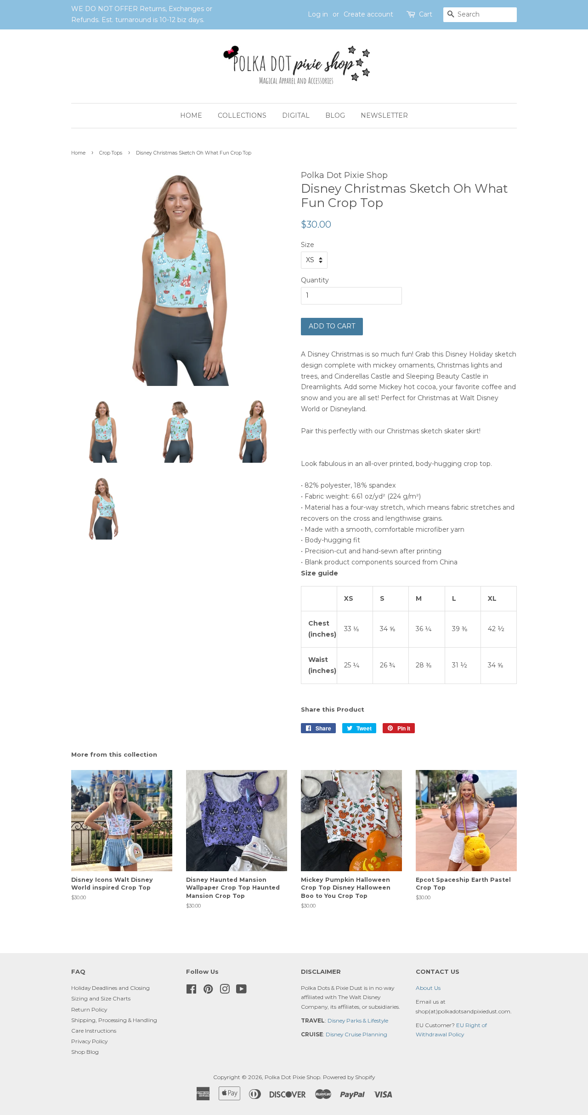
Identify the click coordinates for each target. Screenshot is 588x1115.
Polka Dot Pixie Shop (292, 1077)
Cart (425, 14)
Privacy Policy (89, 1041)
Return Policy (89, 1009)
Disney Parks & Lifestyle (358, 1020)
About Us (428, 987)
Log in (318, 14)
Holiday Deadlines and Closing (110, 987)
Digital (296, 115)
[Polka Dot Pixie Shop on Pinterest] (208, 991)
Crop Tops (110, 153)
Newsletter (384, 115)
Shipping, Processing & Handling (114, 1020)
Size (307, 245)
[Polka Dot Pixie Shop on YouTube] (241, 991)
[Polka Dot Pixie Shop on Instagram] (225, 991)
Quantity (315, 280)
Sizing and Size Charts (100, 998)
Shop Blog (85, 1051)
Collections (242, 115)
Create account (368, 14)
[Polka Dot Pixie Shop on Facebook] (191, 991)
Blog (335, 115)
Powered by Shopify (349, 1077)
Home (191, 115)
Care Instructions (93, 1030)
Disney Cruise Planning (356, 1034)
